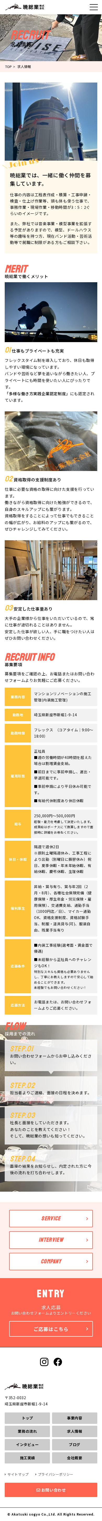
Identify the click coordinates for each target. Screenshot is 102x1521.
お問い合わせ (53, 1490)
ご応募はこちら (51, 1328)
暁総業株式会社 (25, 7)
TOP (8, 66)
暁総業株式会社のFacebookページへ (58, 1362)
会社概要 (74, 1457)
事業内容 (74, 1418)
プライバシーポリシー (55, 1474)
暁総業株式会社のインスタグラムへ (44, 1362)
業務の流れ (27, 1431)
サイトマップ (18, 1474)
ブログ (74, 1444)
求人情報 (74, 1431)
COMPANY (51, 1261)
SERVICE (50, 1218)
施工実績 (27, 1457)
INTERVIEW (51, 1239)
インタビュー (27, 1444)
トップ (27, 1418)
